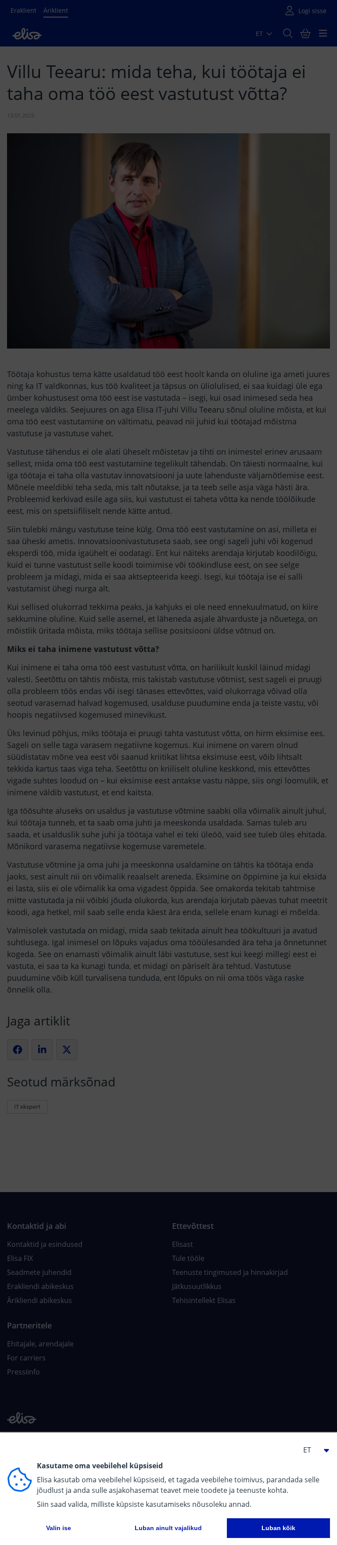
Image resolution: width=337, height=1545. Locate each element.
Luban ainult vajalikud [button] (168, 1527)
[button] (312, 1449)
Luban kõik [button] (278, 1527)
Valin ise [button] (58, 1527)
